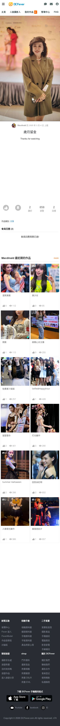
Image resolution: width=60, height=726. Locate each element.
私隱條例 (46, 681)
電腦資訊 (46, 640)
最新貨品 (26, 664)
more (56, 257)
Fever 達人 (7, 631)
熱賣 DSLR (27, 677)
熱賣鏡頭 (26, 673)
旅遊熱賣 (6, 664)
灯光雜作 (36, 435)
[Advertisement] (30, 173)
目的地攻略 (7, 668)
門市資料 (26, 660)
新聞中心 (6, 627)
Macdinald (22, 125)
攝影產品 (46, 631)
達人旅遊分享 (8, 677)
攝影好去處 (7, 660)
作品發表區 (7, 640)
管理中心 (45, 11)
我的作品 (31, 11)
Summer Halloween (11, 482)
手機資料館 (27, 636)
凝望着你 (6, 435)
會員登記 (46, 673)
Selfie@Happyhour (41, 388)
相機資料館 (27, 627)
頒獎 (4, 342)
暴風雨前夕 (37, 528)
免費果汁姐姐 (8, 388)
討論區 (5, 644)
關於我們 (46, 660)
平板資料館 (27, 640)
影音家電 (46, 644)
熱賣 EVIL (26, 681)
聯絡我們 (46, 664)
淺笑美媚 (6, 295)
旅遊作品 (6, 673)
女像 (12, 221)
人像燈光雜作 (8, 528)
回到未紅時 (37, 482)
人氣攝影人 (15, 11)
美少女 (35, 295)
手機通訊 (46, 636)
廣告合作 (46, 668)
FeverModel (7, 636)
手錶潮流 (46, 649)
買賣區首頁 (47, 627)
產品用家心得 (28, 644)
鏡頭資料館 (27, 631)
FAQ (56, 11)
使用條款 (46, 677)
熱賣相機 (26, 668)
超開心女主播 (38, 342)
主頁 (3, 11)
